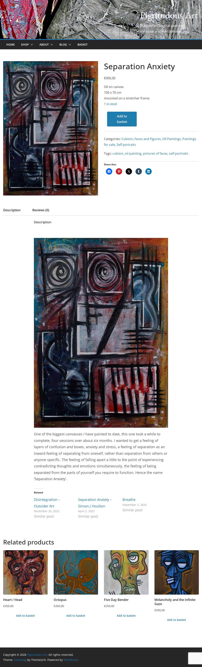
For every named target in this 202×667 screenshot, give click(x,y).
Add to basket (122, 119)
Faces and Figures (147, 139)
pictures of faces (155, 153)
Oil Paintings (171, 139)
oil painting (133, 153)
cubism (117, 153)
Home (10, 44)
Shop (25, 44)
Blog (63, 44)
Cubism (127, 139)
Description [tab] (12, 210)
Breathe (129, 499)
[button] (31, 44)
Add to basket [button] (25, 615)
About (44, 44)
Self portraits (126, 144)
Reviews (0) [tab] (40, 210)
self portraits (178, 153)
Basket (83, 44)
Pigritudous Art (169, 15)
